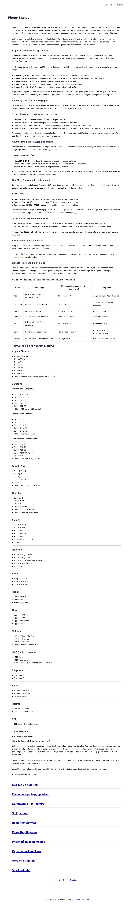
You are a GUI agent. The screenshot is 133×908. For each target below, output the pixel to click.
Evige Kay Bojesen (24, 832)
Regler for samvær (24, 822)
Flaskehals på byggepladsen (30, 794)
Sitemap (76, 900)
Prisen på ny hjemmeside (28, 841)
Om (106, 5)
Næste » (73, 880)
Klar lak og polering (25, 784)
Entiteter (85, 900)
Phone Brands (117, 5)
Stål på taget (20, 813)
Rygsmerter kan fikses (26, 851)
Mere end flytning (23, 860)
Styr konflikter (21, 870)
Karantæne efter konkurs (28, 803)
